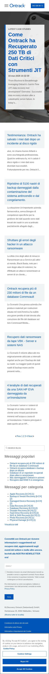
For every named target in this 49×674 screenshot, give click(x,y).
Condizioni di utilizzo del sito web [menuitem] (16, 623)
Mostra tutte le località (14, 615)
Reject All (24, 662)
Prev (18, 436)
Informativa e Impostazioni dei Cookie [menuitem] (18, 631)
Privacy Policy (9, 589)
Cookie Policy (9, 649)
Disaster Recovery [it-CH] (23, 510)
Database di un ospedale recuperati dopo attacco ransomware (26, 474)
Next (30, 436)
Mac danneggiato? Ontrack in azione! (27, 477)
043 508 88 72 (37, 6)
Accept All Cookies (24, 669)
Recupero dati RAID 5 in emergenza (26, 480)
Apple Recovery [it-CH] (22, 494)
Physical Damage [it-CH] (23, 520)
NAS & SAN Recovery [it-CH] (25, 515)
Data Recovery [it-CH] (21, 506)
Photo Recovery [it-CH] (22, 518)
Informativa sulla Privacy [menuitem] (13, 627)
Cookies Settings (24, 654)
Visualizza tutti (11, 524)
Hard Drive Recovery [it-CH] (24, 513)
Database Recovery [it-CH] (24, 508)
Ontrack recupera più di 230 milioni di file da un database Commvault (27, 464)
